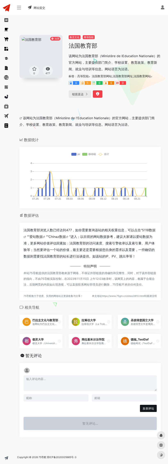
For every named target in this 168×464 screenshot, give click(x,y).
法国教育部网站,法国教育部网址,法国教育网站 (121, 76)
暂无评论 (33, 355)
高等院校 (89, 37)
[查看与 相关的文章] (21, 118)
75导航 (42, 457)
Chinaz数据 (57, 237)
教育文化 (74, 37)
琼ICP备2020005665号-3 (61, 457)
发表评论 (148, 408)
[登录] (162, 7)
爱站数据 (36, 237)
